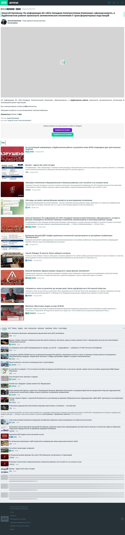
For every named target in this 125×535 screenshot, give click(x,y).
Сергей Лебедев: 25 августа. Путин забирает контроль (48, 253)
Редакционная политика (18, 519)
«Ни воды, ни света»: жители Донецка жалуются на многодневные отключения (58, 200)
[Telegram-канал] (114, 3)
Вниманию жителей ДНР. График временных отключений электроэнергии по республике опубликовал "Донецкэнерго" (68, 236)
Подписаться (6, 114)
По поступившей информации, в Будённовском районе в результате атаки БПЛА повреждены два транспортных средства (73, 148)
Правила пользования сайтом (19, 526)
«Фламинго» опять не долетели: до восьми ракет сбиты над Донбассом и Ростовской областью (65, 288)
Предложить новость (62, 414)
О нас (12, 512)
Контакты (13, 515)
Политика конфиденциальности (20, 522)
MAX (20, 114)
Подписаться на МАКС (62, 130)
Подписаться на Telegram (62, 134)
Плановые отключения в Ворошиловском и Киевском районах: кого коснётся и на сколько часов (66, 183)
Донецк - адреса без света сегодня (40, 165)
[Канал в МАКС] (109, 3)
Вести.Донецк (48, 414)
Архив (12, 529)
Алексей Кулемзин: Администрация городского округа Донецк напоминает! (57, 271)
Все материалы (13, 23)
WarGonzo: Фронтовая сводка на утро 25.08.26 (44, 306)
